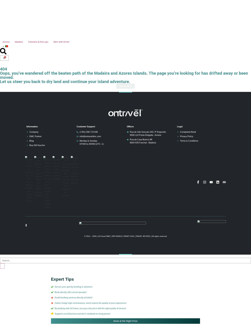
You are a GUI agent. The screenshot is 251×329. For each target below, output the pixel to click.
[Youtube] (211, 182)
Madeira (19, 42)
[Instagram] (204, 182)
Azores (6, 42)
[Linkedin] (217, 182)
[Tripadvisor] (224, 182)
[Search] (2, 266)
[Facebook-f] (198, 182)
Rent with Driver (61, 42)
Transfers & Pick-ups (38, 42)
